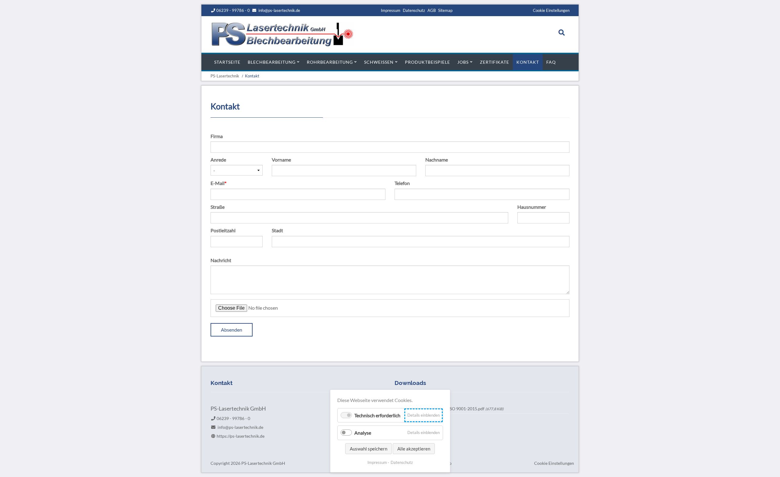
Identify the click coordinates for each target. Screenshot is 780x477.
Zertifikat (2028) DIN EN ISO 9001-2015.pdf (452, 408)
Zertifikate (494, 62)
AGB (431, 10)
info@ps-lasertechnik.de (279, 10)
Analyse (362, 433)
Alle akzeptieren (413, 448)
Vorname (281, 159)
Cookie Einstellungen (551, 10)
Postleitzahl (223, 230)
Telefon (402, 183)
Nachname (436, 159)
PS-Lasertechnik (225, 75)
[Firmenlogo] (282, 45)
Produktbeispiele (427, 62)
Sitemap (445, 10)
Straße (218, 207)
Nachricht (221, 260)
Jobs (463, 62)
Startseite (227, 62)
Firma (217, 136)
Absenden (231, 330)
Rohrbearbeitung (330, 62)
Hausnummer (531, 207)
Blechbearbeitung (272, 62)
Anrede (218, 159)
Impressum (390, 10)
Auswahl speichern (368, 448)
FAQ (551, 62)
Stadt (277, 230)
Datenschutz (414, 10)
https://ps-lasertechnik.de (240, 436)
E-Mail (221, 183)
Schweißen (379, 62)
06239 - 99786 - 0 (233, 10)
